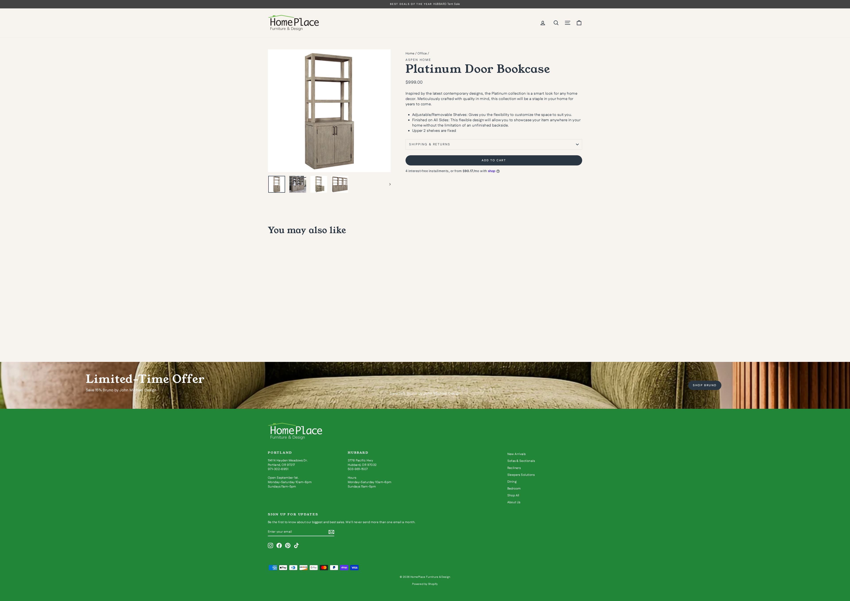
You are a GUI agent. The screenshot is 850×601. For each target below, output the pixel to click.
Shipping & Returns (429, 144)
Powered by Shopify (425, 584)
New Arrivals (516, 454)
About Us (513, 502)
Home (410, 53)
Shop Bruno (705, 385)
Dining (512, 482)
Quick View (305, 315)
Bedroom (514, 488)
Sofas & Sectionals (521, 461)
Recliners (514, 468)
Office (422, 53)
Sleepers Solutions (521, 475)
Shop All (513, 495)
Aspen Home (418, 60)
